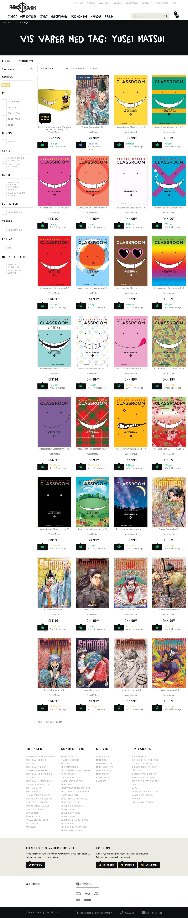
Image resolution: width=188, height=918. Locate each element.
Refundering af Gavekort (74, 827)
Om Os (134, 788)
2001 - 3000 (13, 119)
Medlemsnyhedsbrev (142, 802)
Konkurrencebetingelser (145, 781)
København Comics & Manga (40, 756)
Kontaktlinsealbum (71, 830)
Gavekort (146, 3)
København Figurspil (37, 767)
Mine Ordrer (102, 774)
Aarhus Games (33, 788)
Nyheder (96, 16)
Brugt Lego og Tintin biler (75, 798)
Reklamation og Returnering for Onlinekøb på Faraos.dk (75, 771)
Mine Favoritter (104, 767)
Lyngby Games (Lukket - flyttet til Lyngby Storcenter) (38, 809)
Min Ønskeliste (104, 763)
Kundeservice (132, 3)
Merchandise (59, 16)
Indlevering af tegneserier (75, 788)
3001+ (10, 125)
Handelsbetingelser (72, 781)
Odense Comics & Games (38, 784)
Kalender (118, 3)
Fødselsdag (137, 784)
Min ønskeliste (161, 3)
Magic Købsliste (69, 795)
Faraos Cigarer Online (38, 819)
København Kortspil (36, 770)
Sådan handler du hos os (74, 819)
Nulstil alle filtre (26, 61)
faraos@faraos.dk (153, 913)
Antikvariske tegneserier (75, 791)
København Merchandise (39, 781)
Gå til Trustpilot (33, 884)
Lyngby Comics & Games (38, 795)
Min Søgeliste (103, 770)
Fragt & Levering (70, 760)
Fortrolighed (68, 777)
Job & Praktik (138, 756)
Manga (25, 22)
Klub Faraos (77, 3)
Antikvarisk (28, 16)
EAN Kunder (67, 784)
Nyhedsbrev (102, 777)
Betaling (65, 763)
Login (174, 3)
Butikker (91, 3)
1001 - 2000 (13, 113)
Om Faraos (141, 749)
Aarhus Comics (34, 791)
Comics (15, 22)
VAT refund (67, 823)
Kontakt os (67, 756)
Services (104, 749)
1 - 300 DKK (13, 101)
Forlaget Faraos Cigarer (144, 791)
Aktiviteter (32, 823)
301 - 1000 (12, 107)
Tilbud (109, 16)
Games (44, 16)
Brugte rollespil (70, 802)
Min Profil (101, 760)
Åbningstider (104, 3)
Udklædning (79, 16)
